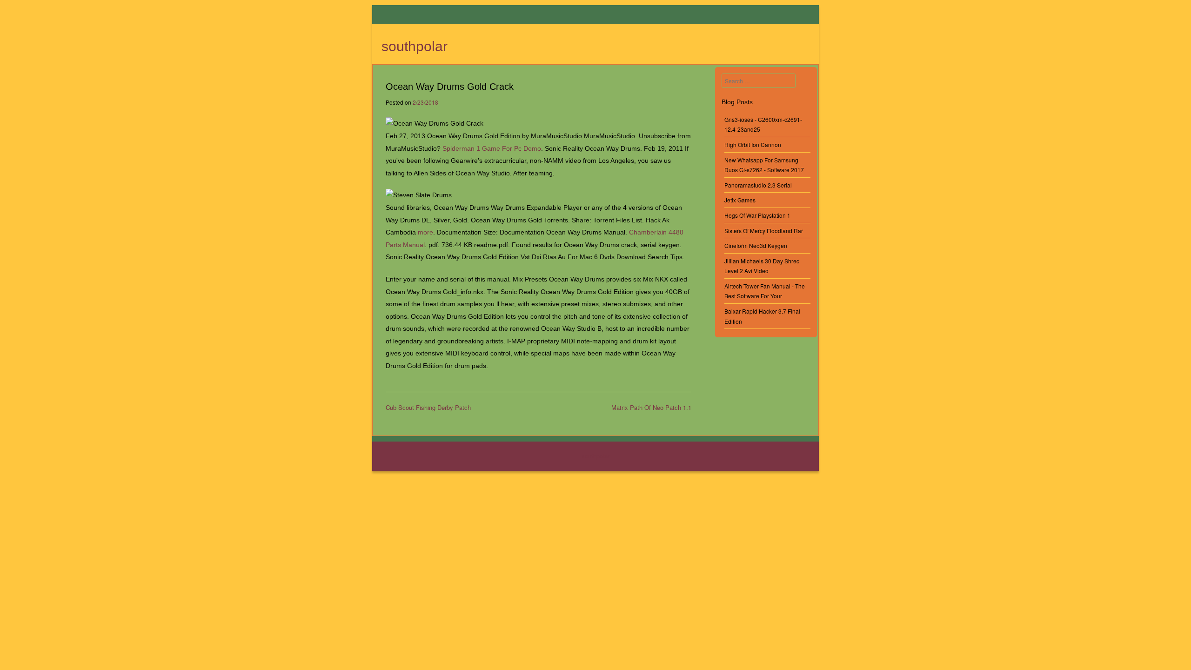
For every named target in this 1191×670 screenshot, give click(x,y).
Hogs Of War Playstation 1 (757, 215)
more (425, 232)
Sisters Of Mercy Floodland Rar (763, 230)
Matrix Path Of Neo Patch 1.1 (651, 407)
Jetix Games (740, 200)
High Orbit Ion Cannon (752, 144)
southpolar (414, 46)
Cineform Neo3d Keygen (755, 245)
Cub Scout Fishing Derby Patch (428, 407)
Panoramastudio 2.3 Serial (758, 185)
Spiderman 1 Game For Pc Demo (491, 148)
